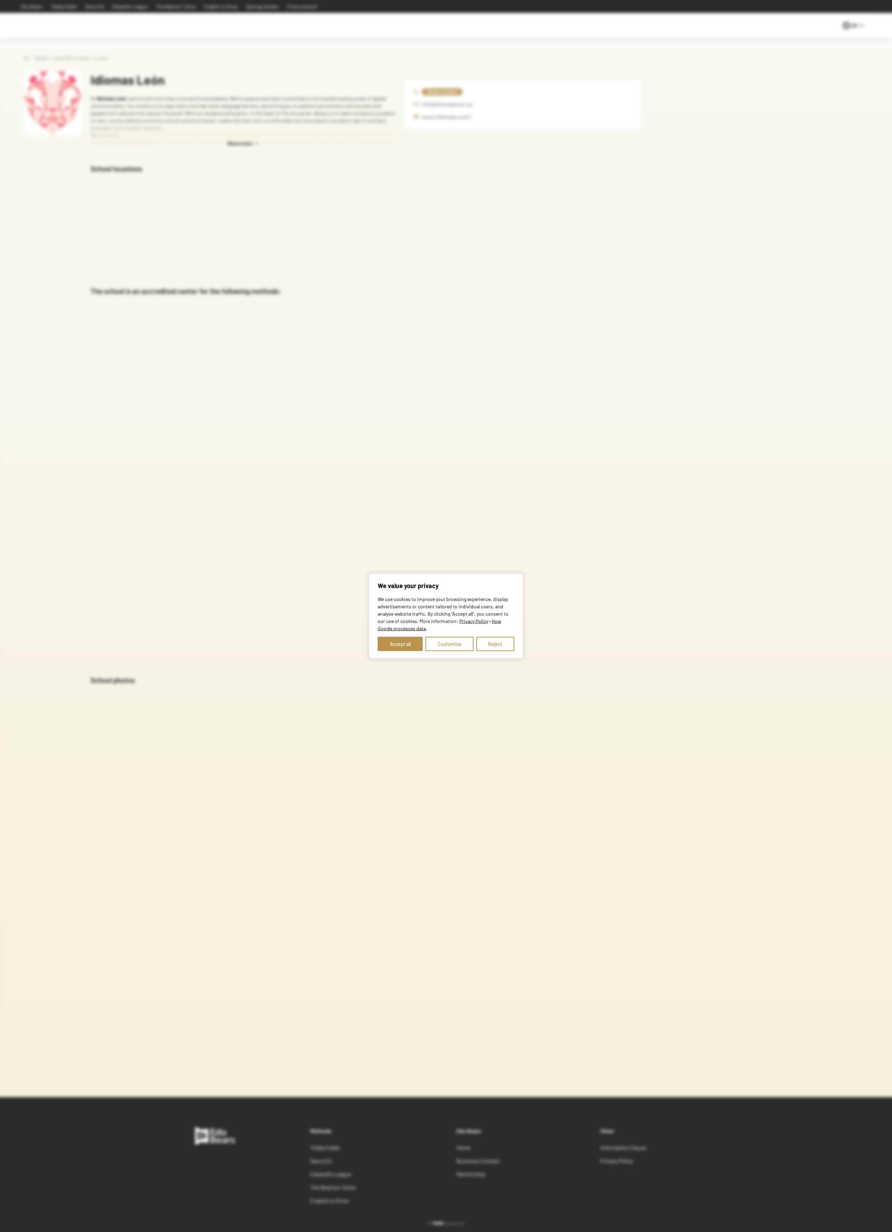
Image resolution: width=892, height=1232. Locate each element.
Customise (449, 644)
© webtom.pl (446, 1223)
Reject (495, 644)
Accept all (400, 644)
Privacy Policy (473, 621)
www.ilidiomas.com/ (446, 116)
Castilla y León (72, 57)
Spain (41, 57)
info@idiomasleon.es (447, 104)
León (101, 57)
